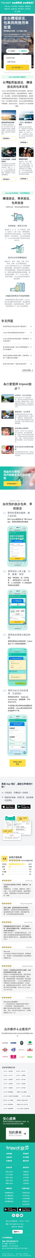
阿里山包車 (9, 1172)
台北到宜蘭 (26, 1198)
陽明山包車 (9, 1177)
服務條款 (20, 1227)
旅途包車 (9, 1167)
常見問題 (14, 6)
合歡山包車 (9, 1180)
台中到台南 (26, 1204)
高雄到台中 (26, 1201)
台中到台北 (26, 1195)
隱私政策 (14, 1227)
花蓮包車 (26, 1175)
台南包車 (26, 1183)
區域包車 (26, 1167)
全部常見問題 (27, 370)
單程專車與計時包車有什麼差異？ (15, 326)
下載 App (7, 6)
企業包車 (9, 1157)
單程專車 (26, 1153)
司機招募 (9, 1161)
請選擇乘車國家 (10, 58)
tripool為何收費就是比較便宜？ (14, 333)
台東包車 (26, 1180)
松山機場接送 (9, 1195)
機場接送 (28, 6)
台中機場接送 (9, 1198)
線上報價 (17, 11)
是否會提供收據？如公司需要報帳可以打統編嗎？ (16, 348)
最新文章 (7, 9)
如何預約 (28, 9)
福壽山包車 (9, 1183)
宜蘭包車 (26, 1172)
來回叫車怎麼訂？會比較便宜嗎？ (15, 364)
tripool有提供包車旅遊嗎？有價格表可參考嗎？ (16, 340)
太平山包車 (9, 1175)
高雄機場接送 (9, 1201)
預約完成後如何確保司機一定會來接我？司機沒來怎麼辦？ (16, 357)
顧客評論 (14, 9)
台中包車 (26, 1177)
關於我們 (21, 9)
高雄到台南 (26, 1193)
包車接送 (21, 6)
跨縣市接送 (26, 1188)
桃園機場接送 (9, 1193)
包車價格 (9, 1153)
